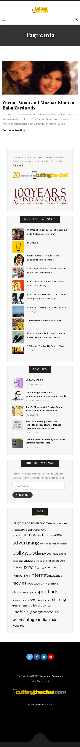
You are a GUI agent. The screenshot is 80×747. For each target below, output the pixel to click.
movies (19, 582)
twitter (47, 605)
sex (32, 600)
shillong (59, 599)
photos (17, 592)
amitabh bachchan (49, 543)
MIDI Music (32, 242)
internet (39, 575)
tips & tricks (35, 605)
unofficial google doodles (35, 612)
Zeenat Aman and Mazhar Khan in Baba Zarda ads (38, 105)
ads (24, 529)
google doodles (47, 567)
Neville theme (34, 704)
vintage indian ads (39, 619)
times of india (19, 605)
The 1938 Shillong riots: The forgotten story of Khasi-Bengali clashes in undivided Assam (43, 424)
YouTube (50, 657)
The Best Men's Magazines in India (44, 320)
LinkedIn (44, 657)
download (17, 567)
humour (18, 575)
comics (38, 561)
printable (34, 592)
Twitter (29, 657)
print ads (48, 591)
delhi (62, 560)
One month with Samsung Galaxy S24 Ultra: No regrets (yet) (46, 441)
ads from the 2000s (49, 535)
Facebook (36, 657)
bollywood (25, 552)
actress (63, 523)
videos (17, 620)
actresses (16, 530)
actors (54, 523)
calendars (17, 561)
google (30, 567)
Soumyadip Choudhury (51, 676)
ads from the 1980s (24, 535)
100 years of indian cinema (31, 523)
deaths (55, 560)
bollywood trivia (48, 553)
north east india (51, 583)
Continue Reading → (15, 130)
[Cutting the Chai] (40, 9)
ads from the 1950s (37, 530)
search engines (20, 600)
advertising (25, 542)
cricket (46, 560)
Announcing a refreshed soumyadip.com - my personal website (46, 394)
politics (26, 592)
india (27, 575)
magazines (55, 575)
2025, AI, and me (34, 379)
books (62, 553)
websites (18, 625)
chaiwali (28, 560)
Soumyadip (18, 165)
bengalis (63, 544)
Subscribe (22, 494)
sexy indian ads (43, 600)
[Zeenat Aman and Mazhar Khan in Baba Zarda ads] (40, 78)
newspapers (34, 583)
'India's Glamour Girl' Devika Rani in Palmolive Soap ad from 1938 (44, 409)
